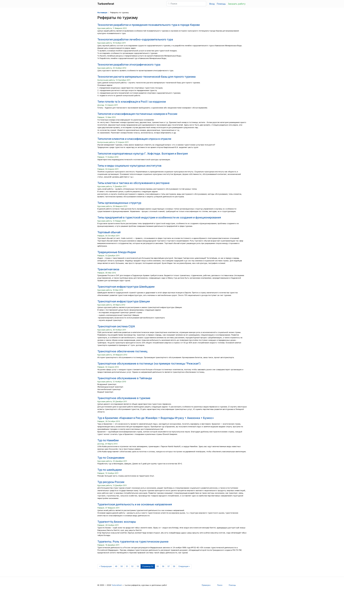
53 (138, 566)
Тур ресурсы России (110, 482)
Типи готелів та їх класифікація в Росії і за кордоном (131, 101)
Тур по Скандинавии (110, 457)
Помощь (221, 3)
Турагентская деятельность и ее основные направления (134, 504)
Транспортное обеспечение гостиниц (122, 351)
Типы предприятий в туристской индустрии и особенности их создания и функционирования (159, 217)
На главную (102, 13)
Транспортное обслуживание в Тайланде (124, 378)
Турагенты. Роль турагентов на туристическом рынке (133, 541)
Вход (212, 3)
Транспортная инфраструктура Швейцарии (126, 286)
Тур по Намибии (108, 440)
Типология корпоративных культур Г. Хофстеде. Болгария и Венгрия (142, 153)
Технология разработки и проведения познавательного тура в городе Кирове (148, 24)
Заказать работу (237, 3)
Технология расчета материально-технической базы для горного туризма (146, 76)
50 (122, 566)
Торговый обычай (109, 232)
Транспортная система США (116, 326)
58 (174, 566)
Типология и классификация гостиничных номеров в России (137, 113)
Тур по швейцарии (109, 469)
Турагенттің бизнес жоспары (116, 521)
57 (169, 566)
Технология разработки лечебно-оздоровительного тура (135, 39)
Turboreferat (117, 585)
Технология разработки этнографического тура (128, 64)
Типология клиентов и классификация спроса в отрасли (134, 138)
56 (163, 566)
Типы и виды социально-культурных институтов (129, 165)
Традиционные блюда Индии (116, 252)
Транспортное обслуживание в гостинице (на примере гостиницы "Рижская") (149, 363)
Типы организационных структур (119, 202)
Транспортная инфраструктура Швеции (123, 301)
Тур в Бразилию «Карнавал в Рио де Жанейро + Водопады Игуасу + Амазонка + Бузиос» (155, 418)
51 (127, 566)
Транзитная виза (108, 269)
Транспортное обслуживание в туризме (123, 398)
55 (158, 566)
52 (132, 566)
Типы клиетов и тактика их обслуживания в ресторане (133, 183)
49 (116, 566)
